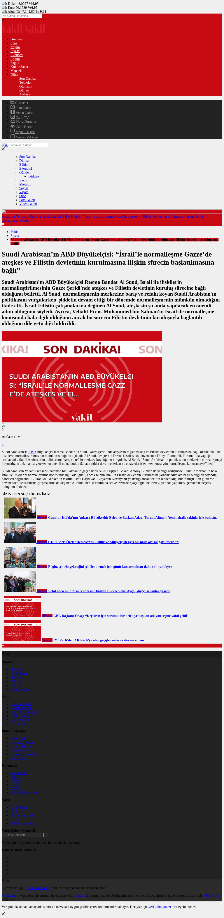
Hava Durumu (25, 121)
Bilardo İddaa (19, 750)
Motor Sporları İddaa (24, 754)
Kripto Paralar (20, 689)
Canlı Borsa (23, 127)
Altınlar (15, 685)
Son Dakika (27, 78)
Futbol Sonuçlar (21, 716)
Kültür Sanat (19, 67)
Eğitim (15, 59)
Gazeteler (21, 103)
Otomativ (25, 86)
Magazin (16, 70)
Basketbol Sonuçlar (23, 712)
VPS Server (211, 895)
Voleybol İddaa (21, 746)
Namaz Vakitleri (26, 137)
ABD (32, 452)
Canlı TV (22, 117)
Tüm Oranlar (19, 723)
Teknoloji (25, 82)
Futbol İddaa (19, 738)
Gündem (16, 39)
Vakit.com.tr (10, 895)
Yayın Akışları (25, 132)
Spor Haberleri (20, 708)
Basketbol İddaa (21, 742)
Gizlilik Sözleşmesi (23, 792)
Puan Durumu (20, 720)
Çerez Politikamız (37, 888)
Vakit (14, 232)
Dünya (24, 90)
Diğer (14, 74)
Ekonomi (16, 55)
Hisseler (16, 677)
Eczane (15, 819)
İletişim (15, 781)
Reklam (15, 785)
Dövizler (16, 681)
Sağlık (14, 63)
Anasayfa (8, 216)
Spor (13, 43)
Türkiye (24, 94)
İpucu (23, 180)
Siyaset (15, 51)
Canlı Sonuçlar (20, 704)
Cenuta (80, 895)
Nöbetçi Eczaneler (23, 823)
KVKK (15, 789)
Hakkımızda (18, 773)
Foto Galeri (23, 108)
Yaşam (15, 47)
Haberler (16, 669)
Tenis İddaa (18, 758)
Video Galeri (24, 113)
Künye (15, 777)
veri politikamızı (160, 907)
